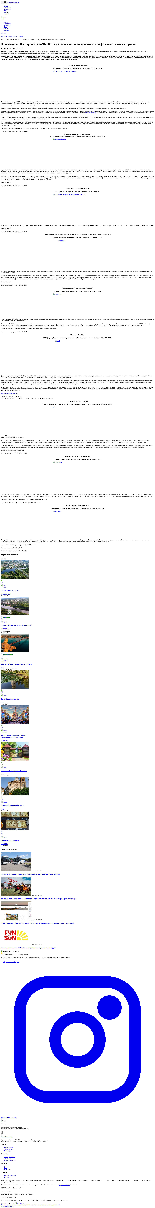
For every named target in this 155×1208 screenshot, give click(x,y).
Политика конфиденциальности (10, 1205)
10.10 (9, 629)
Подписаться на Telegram (11, 962)
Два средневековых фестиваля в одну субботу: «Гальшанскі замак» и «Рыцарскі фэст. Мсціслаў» (38, 899)
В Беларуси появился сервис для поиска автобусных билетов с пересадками (30, 874)
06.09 (2, 809)
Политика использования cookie (50, 1205)
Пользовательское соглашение (30, 1205)
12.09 (2, 594)
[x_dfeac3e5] (77, 305)
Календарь (7, 9)
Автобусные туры (9, 1157)
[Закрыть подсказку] (1, 1119)
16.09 (2, 667)
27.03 (2, 741)
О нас (6, 1166)
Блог (5, 10)
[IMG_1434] (77, 524)
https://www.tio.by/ (64, 1185)
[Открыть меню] (4, 2)
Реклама (6, 1177)
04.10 (6, 844)
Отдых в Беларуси (10, 1160)
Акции (6, 12)
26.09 (6, 594)
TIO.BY (4, 1203)
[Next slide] (5, 559)
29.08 (2, 702)
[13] (77, 420)
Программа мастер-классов (9, 393)
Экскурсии (7, 7)
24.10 (9, 594)
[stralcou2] (77, 254)
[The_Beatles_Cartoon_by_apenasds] (77, 85)
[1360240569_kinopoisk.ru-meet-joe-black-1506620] (77, 208)
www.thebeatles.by (90, 112)
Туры (6, 6)
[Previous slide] (2, 559)
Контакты (7, 1169)
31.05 (6, 741)
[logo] (13, 2)
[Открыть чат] (2, 1132)
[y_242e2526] (77, 477)
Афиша (6, 14)
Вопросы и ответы (10, 1175)
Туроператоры (8, 1149)
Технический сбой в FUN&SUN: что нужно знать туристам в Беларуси (28, 948)
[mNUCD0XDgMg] (77, 153)
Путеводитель (8, 1147)
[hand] (77, 357)
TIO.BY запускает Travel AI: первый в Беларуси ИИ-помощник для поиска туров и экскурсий (37, 923)
